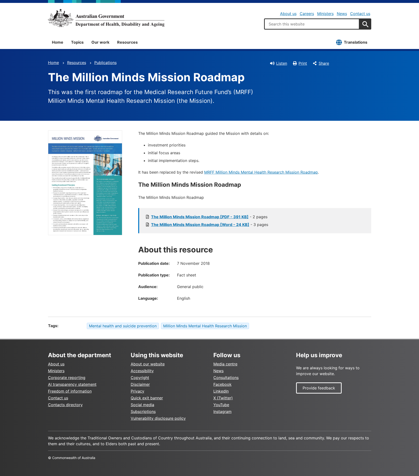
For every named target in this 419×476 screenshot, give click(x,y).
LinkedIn (221, 391)
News (342, 13)
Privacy (137, 391)
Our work (100, 42)
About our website (148, 364)
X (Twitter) (223, 397)
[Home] (106, 18)
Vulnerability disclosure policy (158, 418)
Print (302, 63)
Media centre (225, 364)
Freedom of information (70, 391)
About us (288, 13)
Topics (77, 42)
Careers (307, 13)
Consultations (226, 377)
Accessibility (142, 370)
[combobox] (312, 24)
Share (324, 63)
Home (57, 42)
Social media (142, 404)
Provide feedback (319, 388)
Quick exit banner (147, 397)
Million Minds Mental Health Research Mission (205, 325)
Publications (105, 62)
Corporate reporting (66, 377)
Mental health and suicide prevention (123, 325)
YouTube (221, 404)
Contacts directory (65, 404)
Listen (281, 63)
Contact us (360, 13)
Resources (127, 42)
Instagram (222, 411)
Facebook (222, 384)
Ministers (325, 13)
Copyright (140, 377)
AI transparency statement (72, 384)
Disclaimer (140, 384)
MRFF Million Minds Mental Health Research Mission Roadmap (261, 172)
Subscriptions (143, 411)
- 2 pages (209, 216)
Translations (355, 42)
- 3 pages (209, 224)
